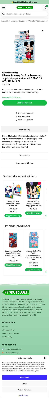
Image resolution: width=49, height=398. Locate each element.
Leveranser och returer (10, 333)
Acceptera (24, 377)
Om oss (5, 326)
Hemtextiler (23, 21)
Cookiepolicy (7, 337)
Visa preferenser (24, 390)
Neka (24, 383)
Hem (3, 21)
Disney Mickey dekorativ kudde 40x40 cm (13, 203)
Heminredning (11, 21)
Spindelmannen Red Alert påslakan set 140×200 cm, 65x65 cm (13, 254)
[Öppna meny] (3, 7)
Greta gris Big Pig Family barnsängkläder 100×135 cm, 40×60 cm (33, 255)
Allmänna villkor (8, 330)
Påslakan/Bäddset (36, 21)
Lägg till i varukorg (24, 103)
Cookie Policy (23, 395)
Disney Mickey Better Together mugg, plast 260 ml (33, 203)
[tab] (24, 129)
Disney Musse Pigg (10, 72)
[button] (45, 358)
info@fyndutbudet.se (13, 349)
